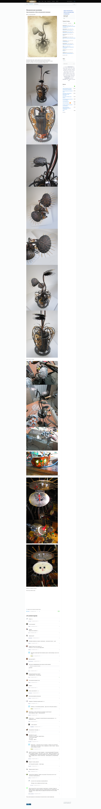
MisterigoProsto (65, 25)
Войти (74, 1)
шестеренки (73, 79)
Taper (29, 677)
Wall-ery (29, 703)
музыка (73, 72)
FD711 (29, 771)
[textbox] (69, 64)
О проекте (53, 1)
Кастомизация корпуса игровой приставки (69, 37)
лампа (73, 71)
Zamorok (29, 758)
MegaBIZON (32, 726)
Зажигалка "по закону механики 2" (68, 29)
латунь (64, 72)
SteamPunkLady (65, 40)
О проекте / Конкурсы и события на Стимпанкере (67, 105)
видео (67, 68)
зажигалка (69, 69)
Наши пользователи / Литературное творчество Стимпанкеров (67, 108)
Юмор (69, 80)
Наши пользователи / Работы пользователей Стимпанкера (69, 12)
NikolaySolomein (65, 31)
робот (74, 74)
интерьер (70, 70)
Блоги (42, 1)
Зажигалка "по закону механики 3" (68, 32)
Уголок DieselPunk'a (66, 101)
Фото (67, 79)
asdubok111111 (65, 49)
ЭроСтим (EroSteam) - (66, 102)
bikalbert (29, 649)
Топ (63, 86)
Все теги (64, 60)
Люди (45, 1)
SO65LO (29, 643)
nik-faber (29, 698)
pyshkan (29, 777)
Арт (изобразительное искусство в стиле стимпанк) (68, 99)
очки (69, 74)
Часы (63, 35)
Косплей (70, 71)
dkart (29, 687)
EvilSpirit (28, 611)
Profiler (29, 626)
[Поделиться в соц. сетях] (37, 611)
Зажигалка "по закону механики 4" (68, 44)
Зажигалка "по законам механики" (68, 53)
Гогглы (64, 50)
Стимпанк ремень (65, 41)
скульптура (72, 76)
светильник (73, 75)
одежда (64, 74)
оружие (67, 74)
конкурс (67, 71)
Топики (39, 1)
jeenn (29, 670)
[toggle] (50, 12)
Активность (49, 1)
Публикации (69, 23)
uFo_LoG (31, 785)
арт (73, 66)
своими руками (67, 76)
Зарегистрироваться (69, 1)
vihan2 (29, 721)
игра (67, 70)
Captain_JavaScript (31, 793)
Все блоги (64, 112)
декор (31, 609)
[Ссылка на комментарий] (38, 621)
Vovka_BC (29, 766)
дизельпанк (65, 69)
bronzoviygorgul (30, 661)
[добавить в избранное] (39, 611)
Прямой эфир (66, 21)
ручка (64, 75)
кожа (65, 71)
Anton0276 (29, 741)
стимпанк (67, 78)
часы (70, 79)
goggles (66, 66)
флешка (64, 79)
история (73, 70)
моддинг (70, 72)
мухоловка (33, 609)
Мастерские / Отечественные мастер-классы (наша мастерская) (67, 94)
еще (57, 1)
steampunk (70, 66)
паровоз (71, 74)
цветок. (40, 609)
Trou (29, 632)
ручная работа (67, 75)
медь (68, 72)
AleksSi (29, 682)
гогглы (69, 68)
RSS (64, 18)
